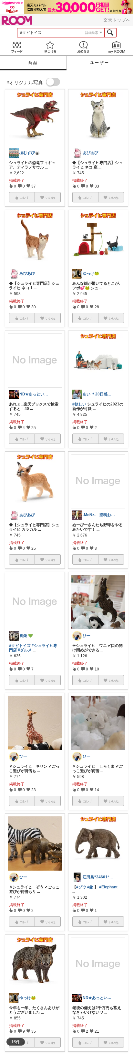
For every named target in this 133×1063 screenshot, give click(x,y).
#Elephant (108, 887)
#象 (90, 887)
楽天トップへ (116, 20)
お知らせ (83, 47)
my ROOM (116, 47)
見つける (49, 47)
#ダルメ (25, 650)
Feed (16, 47)
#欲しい (79, 404)
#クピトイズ (20, 645)
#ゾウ (81, 887)
